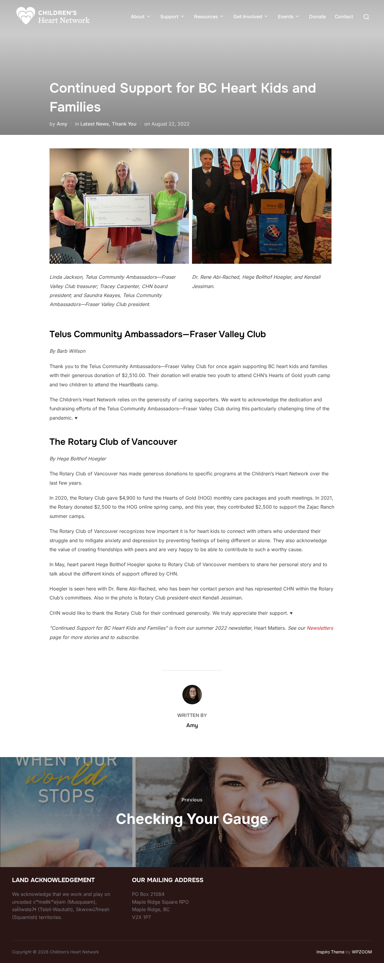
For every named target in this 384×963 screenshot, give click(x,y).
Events (285, 16)
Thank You (124, 124)
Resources (206, 16)
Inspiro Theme (330, 951)
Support (169, 16)
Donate (317, 16)
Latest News (94, 124)
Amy (62, 124)
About (138, 16)
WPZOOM (362, 951)
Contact (344, 16)
